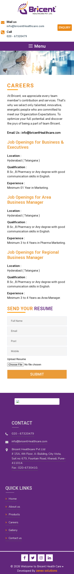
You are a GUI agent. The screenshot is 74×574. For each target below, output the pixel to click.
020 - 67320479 (23, 434)
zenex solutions (46, 571)
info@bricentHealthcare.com (29, 441)
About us (14, 507)
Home (13, 499)
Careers (13, 522)
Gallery (13, 530)
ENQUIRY (65, 27)
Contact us (15, 538)
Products (14, 514)
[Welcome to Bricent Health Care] (37, 7)
